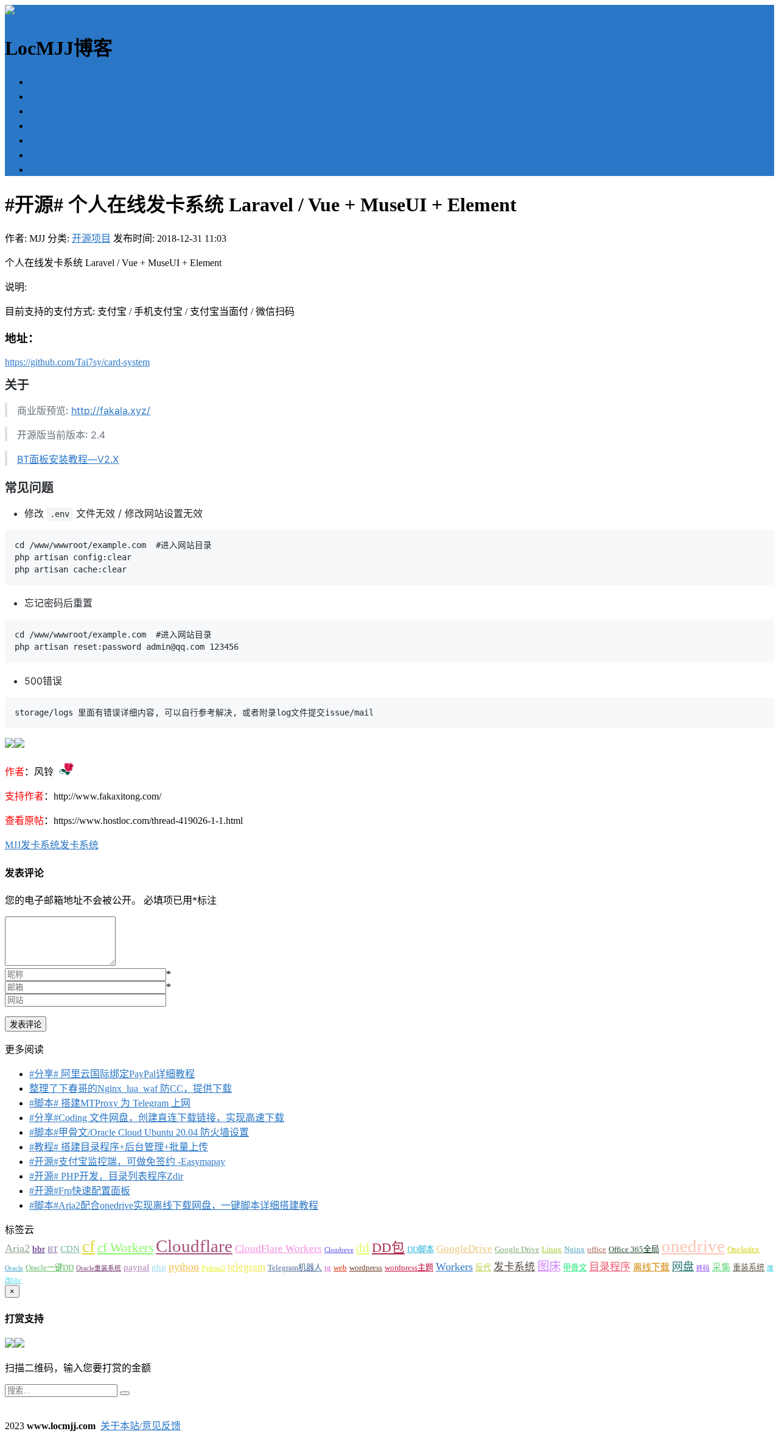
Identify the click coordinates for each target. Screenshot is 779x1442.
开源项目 (48, 111)
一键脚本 (48, 96)
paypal (136, 1267)
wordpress (365, 1267)
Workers (454, 1267)
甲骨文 (575, 1267)
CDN (70, 1248)
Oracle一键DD (50, 1267)
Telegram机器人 (295, 1267)
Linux (552, 1249)
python (184, 1267)
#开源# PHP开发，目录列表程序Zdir (106, 1176)
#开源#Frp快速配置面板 (79, 1191)
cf (88, 1246)
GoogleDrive (464, 1248)
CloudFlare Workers (278, 1248)
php (159, 1267)
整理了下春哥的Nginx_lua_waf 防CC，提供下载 (130, 1088)
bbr (38, 1248)
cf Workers (125, 1247)
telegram (246, 1267)
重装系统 (748, 1267)
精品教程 (48, 126)
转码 (703, 1268)
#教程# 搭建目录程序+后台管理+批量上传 (118, 1147)
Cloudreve (339, 1250)
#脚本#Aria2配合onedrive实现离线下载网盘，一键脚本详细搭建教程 (173, 1205)
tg (327, 1267)
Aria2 (17, 1248)
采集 (721, 1267)
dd (362, 1247)
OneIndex (743, 1249)
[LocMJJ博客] (35, 13)
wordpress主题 (409, 1267)
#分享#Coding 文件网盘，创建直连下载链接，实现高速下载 (156, 1118)
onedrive (693, 1246)
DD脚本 (420, 1249)
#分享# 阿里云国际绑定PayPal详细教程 (112, 1074)
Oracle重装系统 (98, 1268)
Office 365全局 (634, 1249)
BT (52, 1249)
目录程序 (610, 1267)
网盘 (683, 1267)
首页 (39, 82)
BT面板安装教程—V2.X (68, 459)
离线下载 (651, 1267)
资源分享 (48, 169)
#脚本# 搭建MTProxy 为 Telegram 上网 (109, 1103)
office (596, 1249)
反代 (483, 1267)
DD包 (388, 1247)
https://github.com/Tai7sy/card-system (77, 362)
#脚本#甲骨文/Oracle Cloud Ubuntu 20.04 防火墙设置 (139, 1132)
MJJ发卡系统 (32, 845)
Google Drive (517, 1249)
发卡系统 (79, 845)
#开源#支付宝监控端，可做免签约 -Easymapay (127, 1161)
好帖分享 (48, 155)
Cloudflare (194, 1246)
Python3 (213, 1268)
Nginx (574, 1249)
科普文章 (48, 140)
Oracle (14, 1268)
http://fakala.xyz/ (110, 410)
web (340, 1267)
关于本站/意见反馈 (140, 1426)
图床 (549, 1266)
